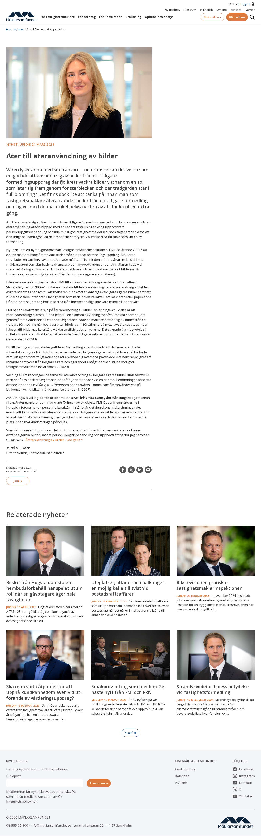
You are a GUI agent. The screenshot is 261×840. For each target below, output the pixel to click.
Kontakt (236, 9)
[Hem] (21, 16)
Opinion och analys (159, 17)
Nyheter (19, 29)
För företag (87, 17)
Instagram (247, 776)
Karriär (250, 9)
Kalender (182, 776)
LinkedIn (139, 469)
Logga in (245, 4)
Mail (148, 469)
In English (206, 9)
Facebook (246, 769)
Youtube (245, 796)
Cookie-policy (185, 769)
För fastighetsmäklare (57, 17)
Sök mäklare (212, 17)
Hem (9, 29)
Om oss (222, 9)
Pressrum (190, 9)
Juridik (18, 481)
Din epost (13, 776)
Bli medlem (237, 17)
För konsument (110, 17)
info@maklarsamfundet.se (51, 825)
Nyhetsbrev (172, 9)
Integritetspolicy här (21, 801)
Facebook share (122, 469)
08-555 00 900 (17, 825)
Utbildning (133, 17)
